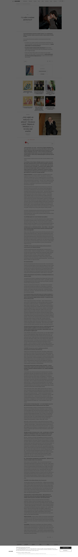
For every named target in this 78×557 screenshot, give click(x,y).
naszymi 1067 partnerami (22, 548)
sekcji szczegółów (50, 555)
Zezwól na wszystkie (66, 547)
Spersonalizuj (65, 550)
